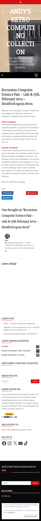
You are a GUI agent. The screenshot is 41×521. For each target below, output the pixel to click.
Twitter (20, 193)
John (6, 240)
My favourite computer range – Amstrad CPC (21, 334)
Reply (28, 242)
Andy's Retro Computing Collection (20, 31)
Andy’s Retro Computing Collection (20, 363)
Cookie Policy (11, 512)
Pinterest (32, 193)
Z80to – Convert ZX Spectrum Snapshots (19, 323)
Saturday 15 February (10, 147)
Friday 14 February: (9, 122)
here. (23, 182)
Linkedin (8, 198)
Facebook (8, 193)
